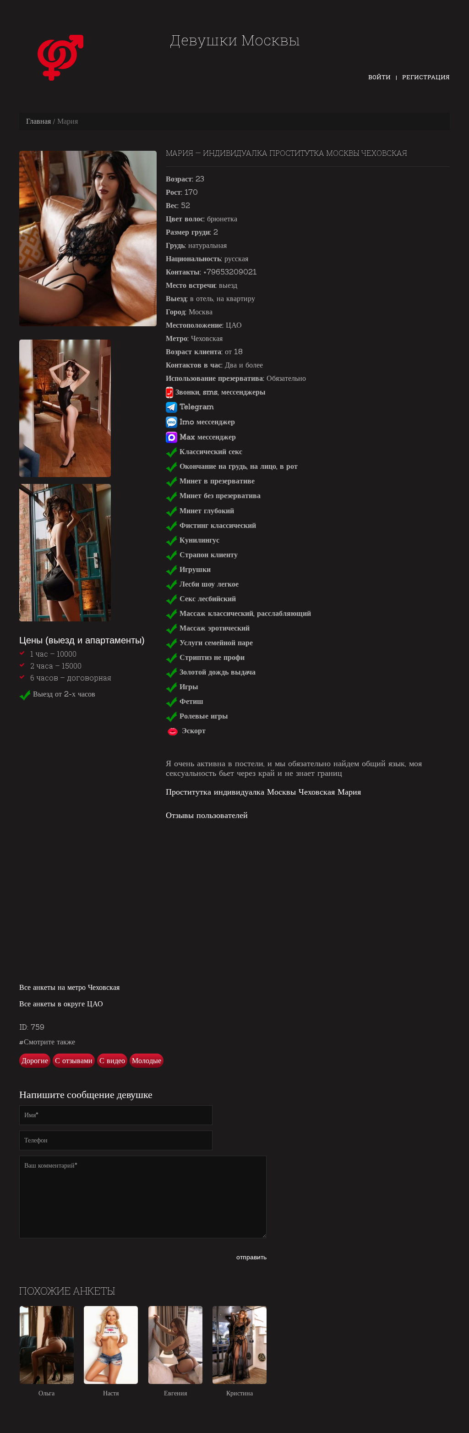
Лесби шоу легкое (208, 583)
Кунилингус (198, 539)
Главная (38, 121)
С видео (112, 1060)
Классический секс (209, 451)
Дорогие (35, 1060)
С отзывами (74, 1060)
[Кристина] (240, 1345)
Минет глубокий (205, 510)
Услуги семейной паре (215, 642)
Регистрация (426, 77)
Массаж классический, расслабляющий (244, 613)
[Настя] (111, 1345)
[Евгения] (175, 1345)
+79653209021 (230, 271)
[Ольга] (47, 1345)
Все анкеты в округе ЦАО (61, 1003)
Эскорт (193, 730)
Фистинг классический (216, 525)
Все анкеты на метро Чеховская (69, 987)
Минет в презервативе (216, 480)
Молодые (146, 1060)
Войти (379, 77)
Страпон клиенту (207, 554)
